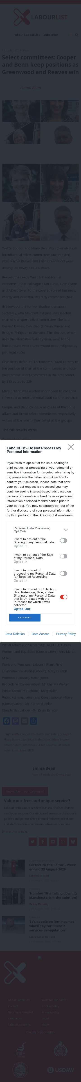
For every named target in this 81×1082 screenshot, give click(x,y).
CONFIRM (25, 617)
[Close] (72, 448)
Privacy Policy (66, 634)
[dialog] (40, 541)
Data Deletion (15, 634)
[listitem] (40, 529)
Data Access (40, 634)
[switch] (63, 540)
